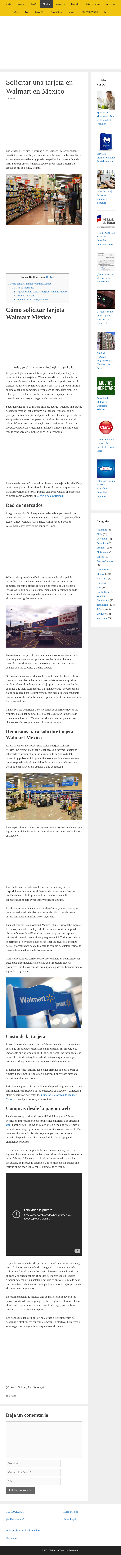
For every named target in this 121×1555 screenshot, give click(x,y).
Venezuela (60, 4)
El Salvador (103, 552)
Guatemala (102, 569)
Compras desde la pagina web (30, 299)
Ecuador (20, 4)
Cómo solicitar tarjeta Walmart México (29, 283)
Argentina (110, 4)
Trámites (101, 609)
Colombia (75, 4)
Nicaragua (102, 578)
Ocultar (49, 277)
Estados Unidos (93, 4)
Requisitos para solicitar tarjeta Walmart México (40, 291)
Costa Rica (40, 12)
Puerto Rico (56, 12)
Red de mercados (23, 287)
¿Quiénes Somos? (15, 1519)
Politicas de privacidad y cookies (23, 1530)
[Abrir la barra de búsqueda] (105, 12)
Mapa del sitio (70, 1511)
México (46, 4)
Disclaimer (11, 1538)
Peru (27, 12)
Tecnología (102, 604)
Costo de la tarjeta (23, 295)
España (33, 4)
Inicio (8, 4)
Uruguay (72, 12)
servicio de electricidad (50, 495)
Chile (16, 12)
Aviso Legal (69, 1519)
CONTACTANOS (90, 12)
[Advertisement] (60, 42)
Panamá (101, 583)
